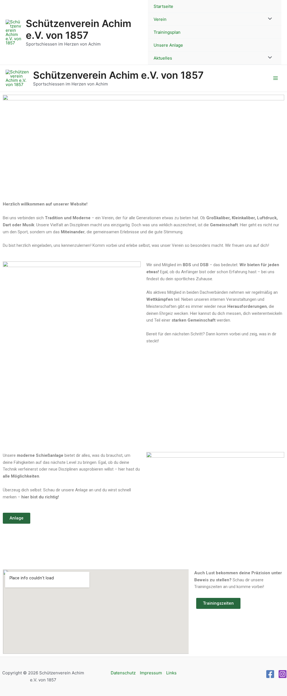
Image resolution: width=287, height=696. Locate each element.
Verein (160, 19)
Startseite (163, 6)
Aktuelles (163, 58)
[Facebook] (270, 674)
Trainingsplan (167, 32)
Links (171, 672)
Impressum (151, 672)
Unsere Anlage (168, 45)
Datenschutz (123, 672)
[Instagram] (282, 674)
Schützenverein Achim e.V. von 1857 (78, 29)
